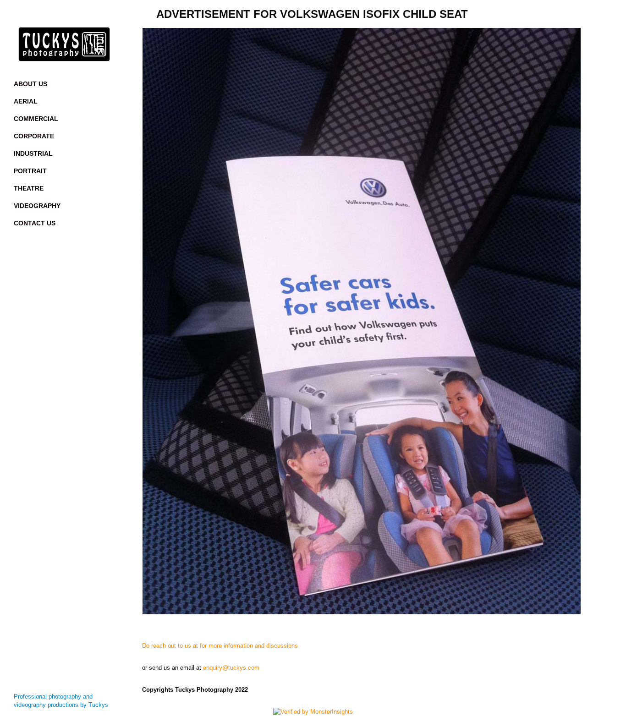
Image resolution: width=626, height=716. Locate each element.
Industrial (33, 153)
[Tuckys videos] (73, 14)
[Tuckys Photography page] (36, 14)
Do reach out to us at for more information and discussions (220, 645)
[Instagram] (55, 14)
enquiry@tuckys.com (231, 667)
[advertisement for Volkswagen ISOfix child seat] (377, 321)
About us (30, 83)
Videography (37, 205)
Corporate (34, 136)
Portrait (30, 171)
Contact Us (34, 223)
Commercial (36, 118)
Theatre (29, 188)
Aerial (26, 101)
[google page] (91, 14)
